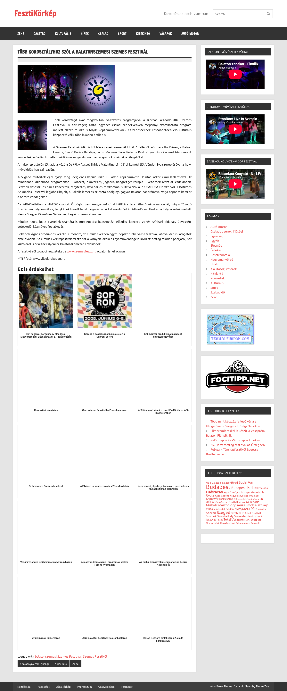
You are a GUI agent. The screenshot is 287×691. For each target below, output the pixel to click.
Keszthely (240, 498)
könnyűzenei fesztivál (226, 502)
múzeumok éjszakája (252, 505)
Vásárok (166, 33)
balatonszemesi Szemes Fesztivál (58, 656)
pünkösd (262, 508)
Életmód (216, 245)
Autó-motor (190, 33)
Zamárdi (255, 522)
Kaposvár (212, 498)
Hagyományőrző (221, 259)
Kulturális (63, 33)
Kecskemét (227, 498)
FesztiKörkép (35, 13)
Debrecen (214, 491)
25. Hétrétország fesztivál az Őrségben (237, 445)
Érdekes (216, 250)
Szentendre (237, 512)
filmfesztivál (237, 492)
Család (103, 33)
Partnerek (127, 686)
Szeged (223, 512)
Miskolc (211, 505)
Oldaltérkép (63, 686)
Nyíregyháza (242, 508)
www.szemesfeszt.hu (81, 251)
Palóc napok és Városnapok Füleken (235, 440)
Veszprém (239, 519)
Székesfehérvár (244, 516)
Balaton (216, 482)
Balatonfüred (230, 482)
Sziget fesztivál (253, 512)
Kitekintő (143, 33)
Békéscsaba (261, 487)
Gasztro (39, 33)
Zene (20, 33)
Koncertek (217, 278)
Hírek (85, 33)
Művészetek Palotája (224, 508)
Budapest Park (242, 487)
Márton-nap (227, 505)
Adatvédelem (106, 686)
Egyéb (214, 241)
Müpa (209, 508)
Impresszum (84, 686)
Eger (226, 492)
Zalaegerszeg (243, 522)
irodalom (254, 495)
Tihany (220, 519)
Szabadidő (217, 292)
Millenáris (252, 502)
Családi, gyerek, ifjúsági (34, 663)
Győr (217, 495)
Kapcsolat (43, 686)
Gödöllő (225, 495)
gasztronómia (255, 492)
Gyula (210, 495)
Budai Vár (246, 482)
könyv (242, 502)
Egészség (217, 236)
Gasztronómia (220, 255)
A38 (208, 482)
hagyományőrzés (239, 495)
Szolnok (211, 516)
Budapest (218, 486)
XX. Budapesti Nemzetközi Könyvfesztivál (233, 521)
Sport (122, 33)
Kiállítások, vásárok (223, 269)
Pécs (254, 508)
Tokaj (227, 519)
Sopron (211, 512)
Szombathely (225, 516)
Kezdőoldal (24, 686)
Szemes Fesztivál (95, 656)
